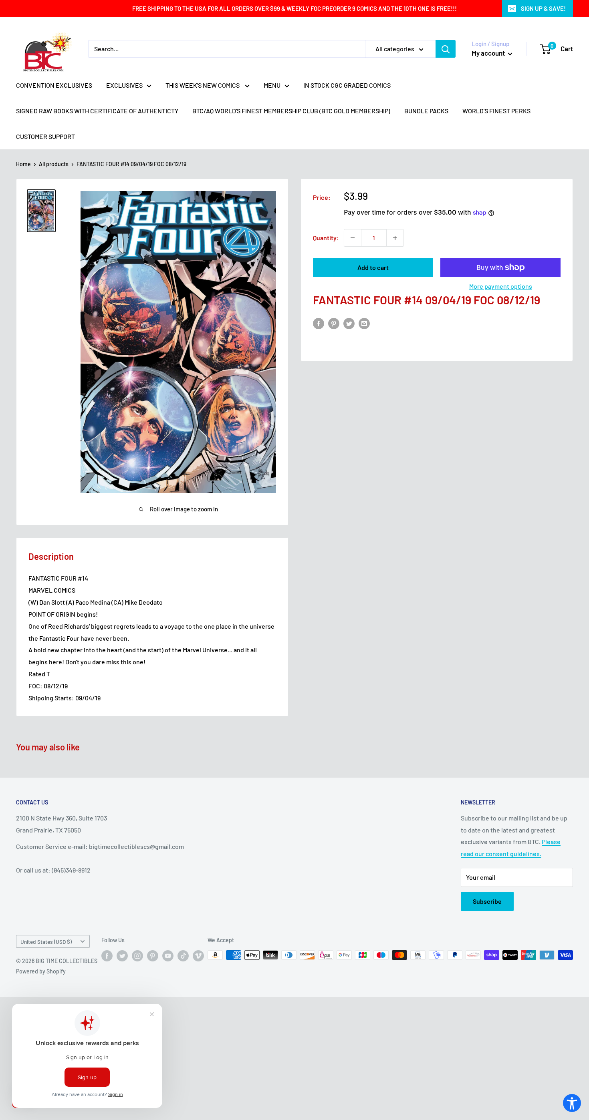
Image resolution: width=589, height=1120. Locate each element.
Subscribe (487, 901)
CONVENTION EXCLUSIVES (54, 85)
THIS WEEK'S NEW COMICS (203, 85)
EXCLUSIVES (124, 85)
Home (23, 164)
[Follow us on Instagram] (137, 955)
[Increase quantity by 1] (395, 237)
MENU (272, 85)
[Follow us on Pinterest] (152, 955)
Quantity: (326, 237)
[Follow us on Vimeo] (198, 955)
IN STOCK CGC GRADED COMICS (347, 85)
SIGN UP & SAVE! (543, 8)
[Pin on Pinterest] (333, 323)
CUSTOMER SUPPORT (45, 136)
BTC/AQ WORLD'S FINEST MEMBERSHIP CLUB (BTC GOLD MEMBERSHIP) (291, 111)
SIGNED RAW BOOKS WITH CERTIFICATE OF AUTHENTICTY (97, 111)
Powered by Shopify (41, 971)
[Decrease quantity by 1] (352, 237)
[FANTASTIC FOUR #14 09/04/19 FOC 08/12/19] (41, 210)
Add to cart (373, 267)
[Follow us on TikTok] (183, 955)
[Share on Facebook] (318, 323)
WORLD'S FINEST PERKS (496, 111)
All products (54, 164)
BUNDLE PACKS (426, 111)
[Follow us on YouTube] (167, 955)
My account (489, 53)
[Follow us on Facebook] (107, 955)
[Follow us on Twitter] (122, 955)
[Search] (446, 49)
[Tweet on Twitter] (349, 323)
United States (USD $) (46, 941)
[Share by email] (364, 323)
